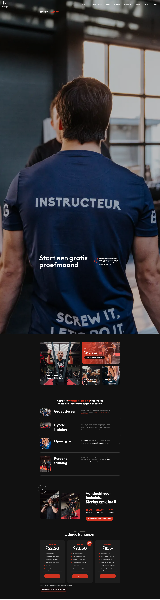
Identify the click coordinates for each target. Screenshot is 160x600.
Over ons (145, 4)
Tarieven (108, 4)
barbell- (101, 412)
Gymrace (93, 429)
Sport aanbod (127, 4)
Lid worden (85, 4)
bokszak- (105, 412)
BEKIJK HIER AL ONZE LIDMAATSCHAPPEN (53, 590)
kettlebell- (96, 412)
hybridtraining (84, 413)
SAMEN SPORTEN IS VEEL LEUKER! (94, 357)
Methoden (117, 4)
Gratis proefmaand (52, 576)
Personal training (97, 4)
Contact (154, 4)
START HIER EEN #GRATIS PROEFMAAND (99, 519)
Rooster (137, 4)
